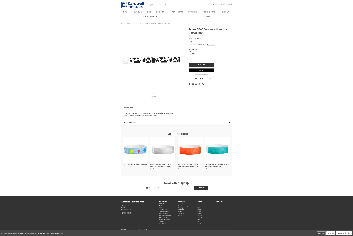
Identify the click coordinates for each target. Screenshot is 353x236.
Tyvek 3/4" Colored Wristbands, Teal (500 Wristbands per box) (217, 166)
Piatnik (199, 211)
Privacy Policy (182, 209)
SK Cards (125, 12)
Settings (321, 233)
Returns (180, 211)
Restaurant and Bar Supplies (151, 16)
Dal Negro (199, 213)
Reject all (331, 233)
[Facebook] (189, 84)
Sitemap (180, 215)
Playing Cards (226, 12)
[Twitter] (200, 84)
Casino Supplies (161, 12)
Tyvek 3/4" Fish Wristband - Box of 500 (135, 165)
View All (199, 223)
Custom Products (177, 12)
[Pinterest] (203, 84)
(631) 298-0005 (127, 213)
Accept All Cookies (344, 233)
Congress (199, 209)
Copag (198, 208)
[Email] (193, 84)
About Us (180, 204)
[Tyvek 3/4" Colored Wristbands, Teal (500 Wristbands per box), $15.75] (217, 149)
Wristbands (207, 16)
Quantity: (192, 54)
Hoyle (198, 219)
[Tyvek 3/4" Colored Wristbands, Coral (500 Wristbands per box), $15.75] (190, 149)
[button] (210, 45)
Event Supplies (192, 12)
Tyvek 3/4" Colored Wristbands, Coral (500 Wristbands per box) (188, 166)
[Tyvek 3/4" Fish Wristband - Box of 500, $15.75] (135, 149)
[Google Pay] (201, 70)
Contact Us (181, 213)
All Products (138, 12)
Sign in (217, 5)
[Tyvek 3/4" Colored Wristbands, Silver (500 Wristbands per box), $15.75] (162, 149)
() (231, 5)
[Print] (196, 84)
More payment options (201, 74)
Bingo (149, 12)
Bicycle (199, 204)
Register (222, 5)
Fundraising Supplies (209, 12)
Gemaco (199, 215)
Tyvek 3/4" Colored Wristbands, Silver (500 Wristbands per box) (160, 166)
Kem (198, 206)
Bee (198, 221)
